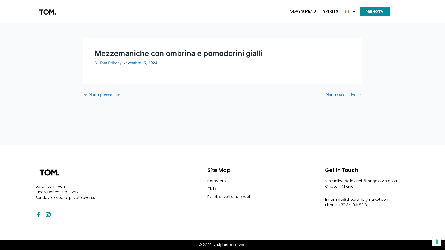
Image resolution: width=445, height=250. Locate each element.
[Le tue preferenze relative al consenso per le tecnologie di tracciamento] (436, 242)
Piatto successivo (343, 95)
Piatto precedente (102, 95)
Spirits (330, 11)
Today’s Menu (301, 11)
